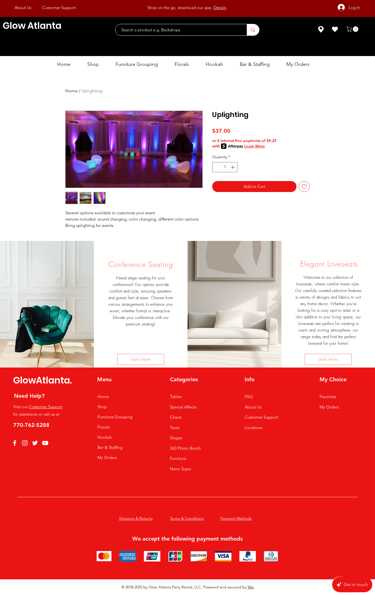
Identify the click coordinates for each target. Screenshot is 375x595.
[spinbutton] (225, 167)
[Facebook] (14, 443)
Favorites (328, 396)
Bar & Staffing (109, 447)
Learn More (254, 146)
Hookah (104, 437)
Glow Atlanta (32, 25)
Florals (103, 427)
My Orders (107, 457)
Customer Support (46, 406)
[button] (353, 29)
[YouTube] (45, 443)
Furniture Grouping (114, 416)
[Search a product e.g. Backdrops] (253, 29)
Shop (102, 406)
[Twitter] (35, 443)
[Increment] (233, 167)
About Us (253, 407)
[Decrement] (216, 167)
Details (220, 7)
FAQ (249, 396)
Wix (251, 587)
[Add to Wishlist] (304, 186)
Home (71, 90)
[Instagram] (25, 443)
